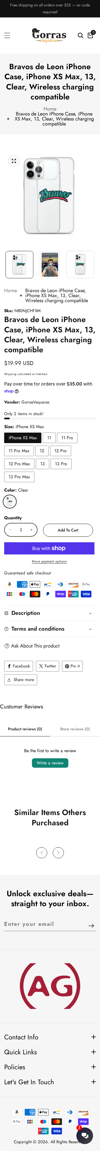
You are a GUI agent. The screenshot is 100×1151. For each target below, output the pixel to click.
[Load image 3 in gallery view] (80, 265)
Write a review (50, 763)
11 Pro (67, 438)
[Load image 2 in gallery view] (50, 265)
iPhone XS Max (23, 438)
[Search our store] (81, 35)
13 (42, 464)
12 (42, 451)
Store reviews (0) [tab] (75, 729)
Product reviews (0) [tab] (25, 729)
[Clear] (9, 501)
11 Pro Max (19, 451)
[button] (41, 852)
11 (49, 438)
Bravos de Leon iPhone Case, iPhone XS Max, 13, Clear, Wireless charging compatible (54, 118)
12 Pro (60, 451)
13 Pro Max (19, 477)
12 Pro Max (19, 464)
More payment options (49, 561)
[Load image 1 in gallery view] (19, 265)
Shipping (10, 374)
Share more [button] (24, 680)
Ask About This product (35, 645)
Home (50, 108)
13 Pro (61, 464)
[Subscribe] (91, 926)
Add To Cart (68, 530)
